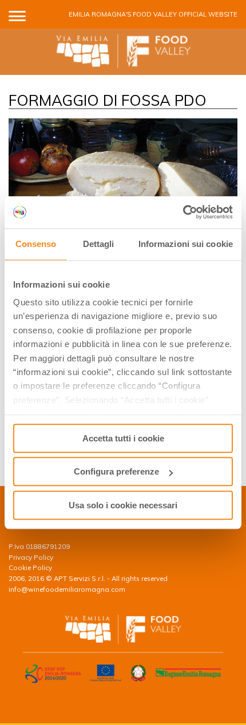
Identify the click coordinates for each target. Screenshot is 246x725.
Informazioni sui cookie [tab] (185, 244)
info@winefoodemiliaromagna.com (67, 589)
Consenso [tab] (36, 244)
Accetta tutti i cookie (123, 438)
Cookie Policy (30, 567)
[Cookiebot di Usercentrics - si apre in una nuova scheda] (183, 212)
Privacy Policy (31, 557)
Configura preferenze (116, 471)
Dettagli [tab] (98, 244)
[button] (17, 14)
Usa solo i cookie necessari (123, 505)
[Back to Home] (123, 51)
